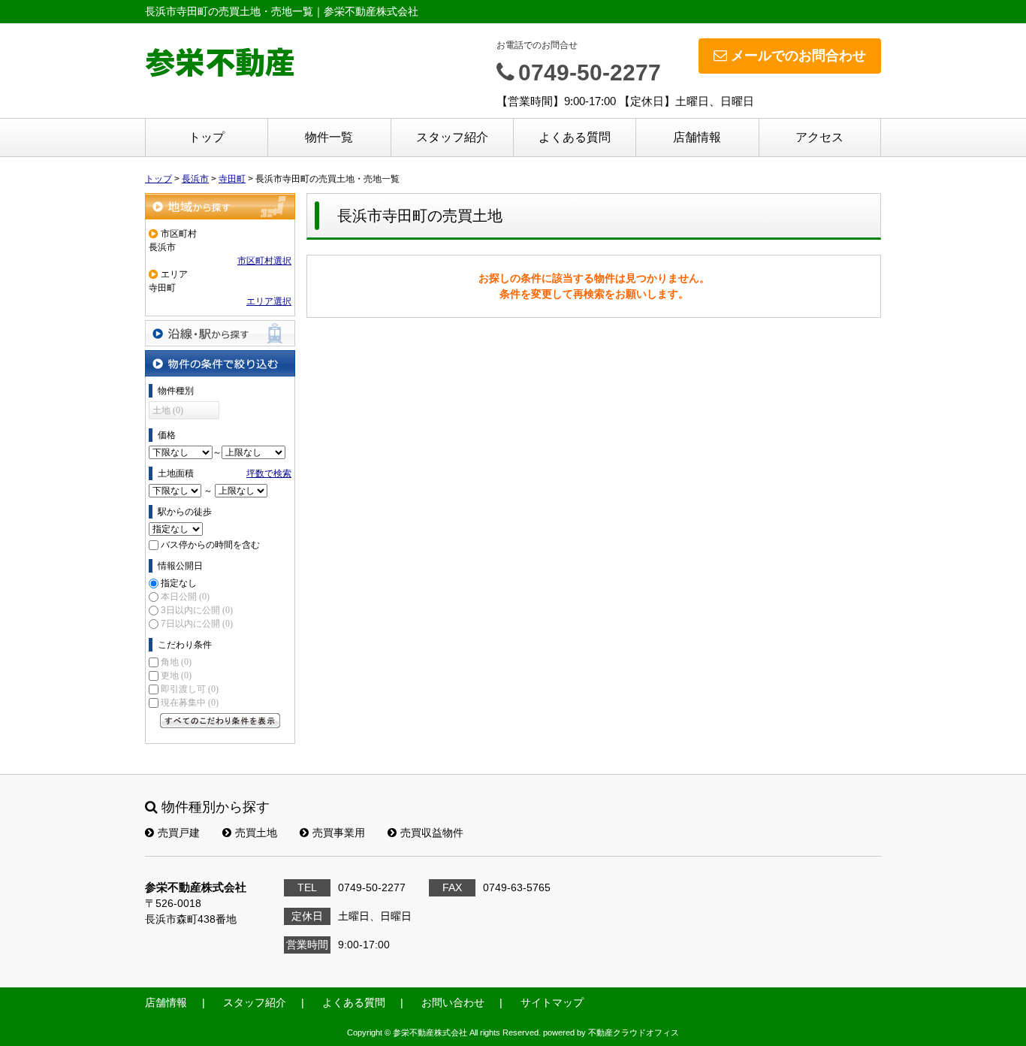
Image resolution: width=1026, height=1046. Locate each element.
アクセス (819, 137)
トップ (207, 137)
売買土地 (256, 833)
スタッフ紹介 (452, 137)
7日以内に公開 (197, 623)
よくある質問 (575, 137)
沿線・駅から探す (220, 333)
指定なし (179, 583)
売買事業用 (338, 833)
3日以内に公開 (197, 610)
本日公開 (185, 596)
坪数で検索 (268, 473)
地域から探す (220, 206)
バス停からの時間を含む (210, 545)
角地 (176, 662)
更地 (176, 675)
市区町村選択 (264, 260)
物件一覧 (329, 137)
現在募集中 (190, 702)
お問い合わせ (452, 1002)
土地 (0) (167, 410)
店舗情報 (697, 137)
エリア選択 (268, 301)
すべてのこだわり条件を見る (220, 720)
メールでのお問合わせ (798, 55)
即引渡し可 (190, 689)
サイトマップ (552, 1002)
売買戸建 (179, 833)
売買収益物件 (431, 833)
